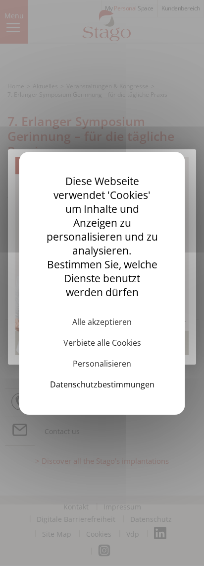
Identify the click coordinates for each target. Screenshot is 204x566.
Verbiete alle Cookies (102, 342)
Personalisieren (102, 363)
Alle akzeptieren (102, 321)
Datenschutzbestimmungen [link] (102, 384)
